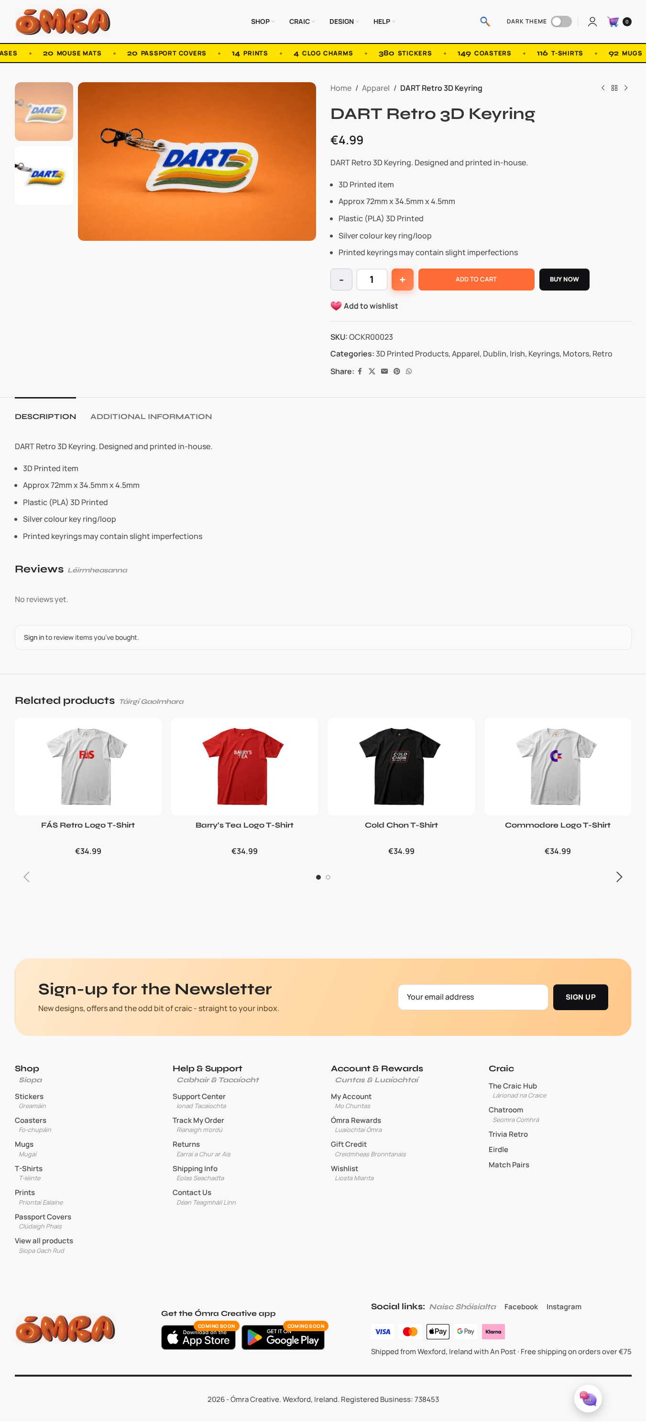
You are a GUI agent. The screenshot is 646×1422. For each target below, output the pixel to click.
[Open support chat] (588, 1398)
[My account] (592, 21)
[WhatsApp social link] (409, 371)
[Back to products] (614, 88)
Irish (517, 353)
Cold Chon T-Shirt (401, 825)
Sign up (581, 997)
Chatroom (514, 1114)
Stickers (30, 1101)
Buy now (565, 279)
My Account (351, 1101)
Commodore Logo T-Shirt (558, 825)
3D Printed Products (412, 353)
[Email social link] (384, 371)
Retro (602, 353)
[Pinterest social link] (397, 371)
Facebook (521, 1307)
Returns (201, 1149)
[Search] (485, 21)
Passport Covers (43, 1221)
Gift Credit (368, 1149)
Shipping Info (198, 1173)
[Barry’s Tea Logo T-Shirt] (244, 767)
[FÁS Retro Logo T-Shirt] (88, 767)
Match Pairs (509, 1165)
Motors (576, 353)
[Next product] (626, 88)
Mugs (25, 1149)
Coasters (33, 1125)
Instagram (564, 1307)
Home (340, 88)
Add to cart (476, 279)
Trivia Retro (508, 1134)
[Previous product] (603, 88)
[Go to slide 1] (318, 877)
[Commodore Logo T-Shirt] (558, 767)
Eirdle (498, 1149)
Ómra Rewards (356, 1125)
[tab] (45, 411)
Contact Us (204, 1197)
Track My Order (198, 1125)
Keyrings (543, 353)
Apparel (376, 88)
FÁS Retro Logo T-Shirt (88, 825)
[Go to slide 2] (328, 877)
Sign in (34, 637)
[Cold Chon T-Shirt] (401, 767)
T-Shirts (29, 1173)
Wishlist (352, 1173)
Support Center (199, 1101)
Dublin (494, 353)
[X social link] (372, 371)
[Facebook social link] (360, 371)
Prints (39, 1197)
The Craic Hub (517, 1090)
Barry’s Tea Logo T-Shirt (245, 825)
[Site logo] (62, 20)
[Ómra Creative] (65, 1329)
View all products (44, 1245)
